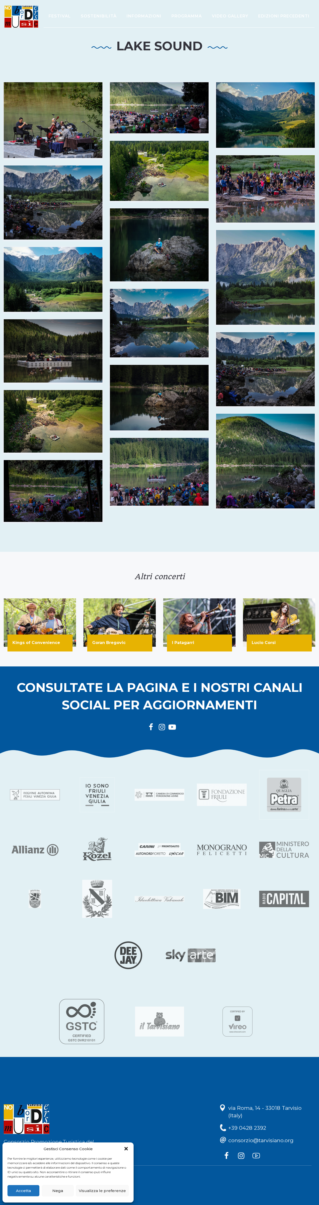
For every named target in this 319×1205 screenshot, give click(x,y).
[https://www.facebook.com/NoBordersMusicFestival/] (227, 1157)
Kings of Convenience (36, 642)
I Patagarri (183, 642)
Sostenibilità (99, 16)
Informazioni (144, 16)
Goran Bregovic (109, 642)
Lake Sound (159, 46)
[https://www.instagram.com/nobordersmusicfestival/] (242, 1157)
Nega (57, 1190)
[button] (126, 1148)
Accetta (23, 1190)
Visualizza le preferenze (102, 1190)
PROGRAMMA (186, 16)
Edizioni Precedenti (284, 16)
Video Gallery (230, 16)
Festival (60, 16)
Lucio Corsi (264, 642)
